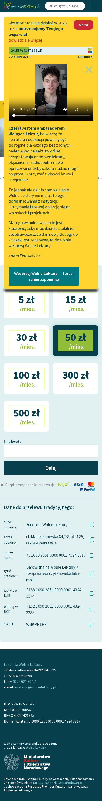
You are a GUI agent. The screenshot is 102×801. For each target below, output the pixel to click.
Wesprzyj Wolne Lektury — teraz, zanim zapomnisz (44, 276)
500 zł (26, 416)
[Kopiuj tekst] (92, 525)
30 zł (26, 340)
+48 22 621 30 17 (23, 681)
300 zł (75, 378)
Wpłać (83, 24)
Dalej (51, 468)
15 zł (75, 303)
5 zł (27, 303)
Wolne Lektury (36, 747)
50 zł (75, 340)
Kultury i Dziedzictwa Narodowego (57, 782)
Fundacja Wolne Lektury (23, 664)
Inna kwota (12, 441)
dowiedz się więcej (25, 40)
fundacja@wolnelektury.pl (35, 687)
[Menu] (94, 6)
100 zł (26, 378)
